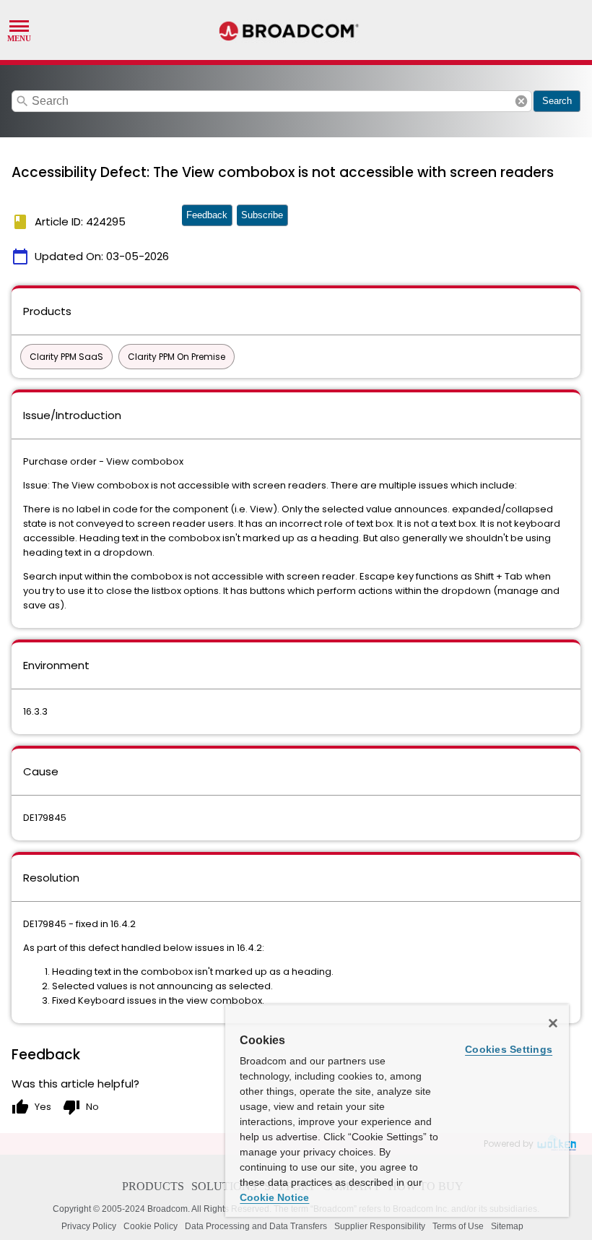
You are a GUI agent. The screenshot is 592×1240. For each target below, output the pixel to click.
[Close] (553, 1023)
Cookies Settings (508, 1049)
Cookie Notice (274, 1197)
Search (557, 100)
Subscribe (262, 215)
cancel (521, 101)
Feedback (206, 215)
